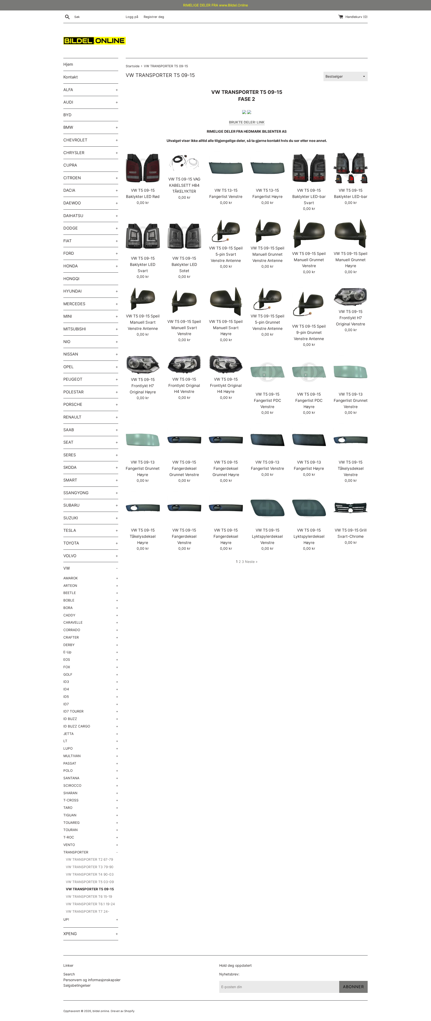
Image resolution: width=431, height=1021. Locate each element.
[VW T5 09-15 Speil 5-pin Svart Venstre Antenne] (226, 231)
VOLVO (90, 555)
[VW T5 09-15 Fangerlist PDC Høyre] (309, 372)
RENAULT (90, 417)
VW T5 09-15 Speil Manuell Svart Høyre (226, 327)
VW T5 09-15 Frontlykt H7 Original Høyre (143, 385)
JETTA (90, 734)
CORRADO (90, 630)
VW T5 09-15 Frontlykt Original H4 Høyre (226, 385)
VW (90, 568)
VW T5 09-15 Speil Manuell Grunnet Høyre (350, 259)
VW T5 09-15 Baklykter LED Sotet (184, 264)
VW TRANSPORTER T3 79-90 (89, 867)
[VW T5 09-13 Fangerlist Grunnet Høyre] (143, 440)
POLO (90, 771)
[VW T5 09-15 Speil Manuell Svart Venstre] (184, 301)
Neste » (251, 561)
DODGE (90, 228)
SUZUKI (90, 517)
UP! (90, 919)
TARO (90, 808)
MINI (90, 316)
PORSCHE (90, 404)
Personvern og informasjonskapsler (91, 980)
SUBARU (90, 505)
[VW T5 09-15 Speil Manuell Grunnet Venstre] (309, 233)
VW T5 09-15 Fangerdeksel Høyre (226, 536)
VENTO (90, 845)
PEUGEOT (90, 379)
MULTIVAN (90, 756)
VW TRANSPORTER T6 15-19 (89, 897)
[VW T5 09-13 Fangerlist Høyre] (309, 440)
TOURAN (90, 830)
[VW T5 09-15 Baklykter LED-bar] (350, 168)
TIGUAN (90, 815)
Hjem (68, 64)
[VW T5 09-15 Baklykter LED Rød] (143, 168)
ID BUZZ (90, 719)
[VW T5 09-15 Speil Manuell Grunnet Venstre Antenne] (267, 231)
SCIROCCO (90, 785)
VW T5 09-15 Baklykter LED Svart (142, 264)
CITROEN (90, 177)
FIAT (90, 240)
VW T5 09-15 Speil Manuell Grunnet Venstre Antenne (267, 254)
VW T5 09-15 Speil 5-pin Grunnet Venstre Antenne (267, 322)
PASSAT (90, 763)
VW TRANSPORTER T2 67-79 (89, 859)
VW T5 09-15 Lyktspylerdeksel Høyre (309, 536)
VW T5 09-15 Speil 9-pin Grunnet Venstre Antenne (309, 332)
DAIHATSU (90, 215)
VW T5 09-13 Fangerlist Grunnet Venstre (351, 400)
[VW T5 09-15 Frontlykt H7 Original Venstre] (350, 296)
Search (69, 974)
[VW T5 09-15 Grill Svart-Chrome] (350, 508)
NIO (90, 341)
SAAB (90, 429)
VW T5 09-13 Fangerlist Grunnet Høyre (143, 468)
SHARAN (90, 793)
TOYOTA (90, 543)
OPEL (90, 366)
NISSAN (90, 354)
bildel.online (101, 1011)
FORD (90, 253)
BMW (90, 127)
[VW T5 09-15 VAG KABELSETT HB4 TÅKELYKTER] (184, 162)
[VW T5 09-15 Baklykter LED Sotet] (184, 236)
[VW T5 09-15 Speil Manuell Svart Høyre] (226, 301)
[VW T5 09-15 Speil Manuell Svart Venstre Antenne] (143, 299)
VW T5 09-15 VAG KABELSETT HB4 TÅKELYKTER (184, 185)
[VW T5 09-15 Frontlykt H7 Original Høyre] (143, 364)
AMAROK (90, 578)
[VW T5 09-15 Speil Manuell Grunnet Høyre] (350, 233)
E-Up (90, 652)
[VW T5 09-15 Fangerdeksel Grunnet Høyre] (226, 440)
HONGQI (71, 278)
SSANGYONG (90, 492)
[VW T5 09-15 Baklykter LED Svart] (143, 236)
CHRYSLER (90, 152)
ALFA (90, 89)
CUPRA (70, 165)
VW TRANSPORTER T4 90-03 (90, 874)
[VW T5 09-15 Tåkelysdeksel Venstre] (350, 440)
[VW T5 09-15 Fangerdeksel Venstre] (184, 508)
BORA (90, 608)
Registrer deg (154, 17)
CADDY (90, 615)
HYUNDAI (90, 291)
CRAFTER (90, 637)
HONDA (90, 265)
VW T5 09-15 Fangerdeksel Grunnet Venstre (184, 468)
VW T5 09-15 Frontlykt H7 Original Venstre (350, 317)
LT (90, 741)
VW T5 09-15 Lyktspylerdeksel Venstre (267, 536)
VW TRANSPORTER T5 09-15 (90, 889)
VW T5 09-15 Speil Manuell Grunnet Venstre (309, 259)
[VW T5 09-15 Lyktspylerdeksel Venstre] (267, 508)
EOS (90, 659)
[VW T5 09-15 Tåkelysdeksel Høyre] (143, 508)
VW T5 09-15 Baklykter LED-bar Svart (309, 196)
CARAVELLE (90, 622)
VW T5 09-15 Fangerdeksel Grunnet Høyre (226, 468)
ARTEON (90, 586)
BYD (67, 114)
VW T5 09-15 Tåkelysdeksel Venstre (351, 468)
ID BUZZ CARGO (90, 726)
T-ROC (90, 837)
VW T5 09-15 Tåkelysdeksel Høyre (143, 536)
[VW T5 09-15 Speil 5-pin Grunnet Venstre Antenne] (267, 299)
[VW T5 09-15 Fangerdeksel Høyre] (226, 508)
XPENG (90, 933)
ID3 (90, 682)
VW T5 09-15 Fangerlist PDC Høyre (309, 400)
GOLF (90, 674)
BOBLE (90, 600)
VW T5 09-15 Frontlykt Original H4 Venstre (184, 385)
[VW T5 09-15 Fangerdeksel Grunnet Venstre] (184, 440)
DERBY (90, 645)
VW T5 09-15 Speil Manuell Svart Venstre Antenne (143, 322)
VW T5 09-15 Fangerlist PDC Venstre (267, 400)
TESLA (90, 530)
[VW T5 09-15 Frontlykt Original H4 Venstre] (184, 364)
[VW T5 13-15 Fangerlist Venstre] (226, 168)
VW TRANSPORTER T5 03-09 (90, 882)
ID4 (90, 689)
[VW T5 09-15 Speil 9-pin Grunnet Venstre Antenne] (309, 304)
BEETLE (90, 593)
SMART (90, 480)
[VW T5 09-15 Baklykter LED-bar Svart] (309, 168)
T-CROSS (90, 800)
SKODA (90, 467)
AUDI (90, 102)
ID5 (90, 697)
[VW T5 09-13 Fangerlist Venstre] (267, 440)
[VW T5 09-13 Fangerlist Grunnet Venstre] (350, 372)
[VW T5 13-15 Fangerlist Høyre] (267, 168)
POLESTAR (90, 391)
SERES (90, 454)
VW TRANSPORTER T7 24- (87, 911)
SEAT (90, 442)
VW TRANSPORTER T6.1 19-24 (90, 904)
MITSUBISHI (90, 328)
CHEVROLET (90, 139)
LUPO (90, 748)
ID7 (90, 704)
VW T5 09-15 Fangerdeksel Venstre (184, 536)
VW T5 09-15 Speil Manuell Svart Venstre (184, 327)
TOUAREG (90, 823)
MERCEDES (90, 303)
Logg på (132, 17)
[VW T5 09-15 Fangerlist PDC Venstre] (267, 372)
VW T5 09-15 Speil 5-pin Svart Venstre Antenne (226, 254)
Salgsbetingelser (77, 985)
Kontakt (70, 76)
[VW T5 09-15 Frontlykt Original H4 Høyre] (226, 364)
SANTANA (90, 778)
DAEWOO (90, 202)
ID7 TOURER (90, 711)
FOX (90, 667)
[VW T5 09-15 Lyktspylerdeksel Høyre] (309, 508)
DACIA (90, 190)
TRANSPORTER (90, 852)
